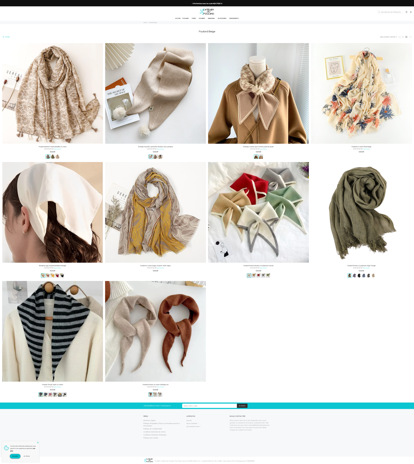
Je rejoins (242, 406)
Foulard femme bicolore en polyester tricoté (258, 266)
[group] (52, 149)
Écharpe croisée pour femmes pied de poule (258, 147)
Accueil (189, 420)
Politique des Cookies (150, 438)
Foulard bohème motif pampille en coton (53, 147)
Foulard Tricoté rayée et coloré (52, 385)
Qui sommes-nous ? (193, 426)
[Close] (38, 442)
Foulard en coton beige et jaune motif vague (155, 266)
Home (145, 22)
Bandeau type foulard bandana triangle (52, 266)
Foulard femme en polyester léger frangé (361, 266)
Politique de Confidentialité (152, 429)
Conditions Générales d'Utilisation (155, 435)
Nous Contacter (192, 423)
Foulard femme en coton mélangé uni (155, 385)
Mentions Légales (149, 420)
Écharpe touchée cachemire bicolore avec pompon (155, 147)
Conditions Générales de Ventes (154, 432)
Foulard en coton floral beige (361, 147)
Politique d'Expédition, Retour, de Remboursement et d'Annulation (161, 424)
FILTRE (7, 37)
